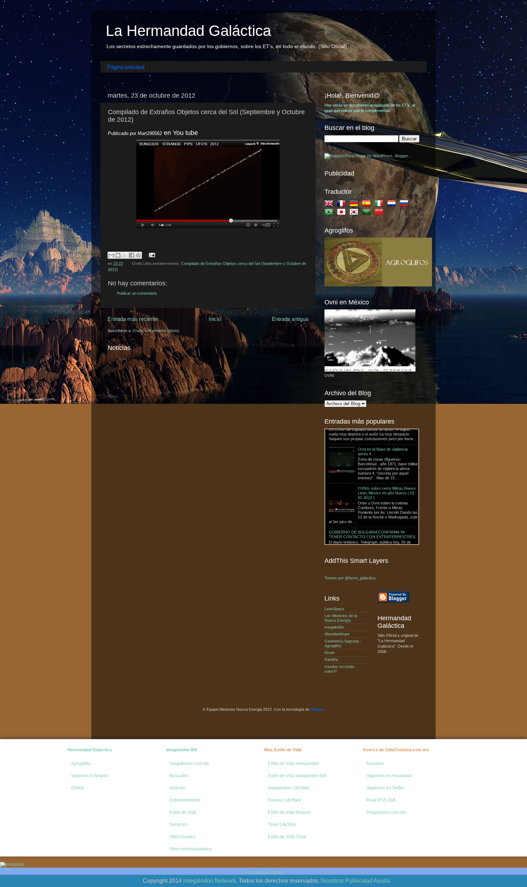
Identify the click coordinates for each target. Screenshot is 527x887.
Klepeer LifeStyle (284, 800)
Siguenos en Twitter (385, 787)
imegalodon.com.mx (189, 763)
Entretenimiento (185, 800)
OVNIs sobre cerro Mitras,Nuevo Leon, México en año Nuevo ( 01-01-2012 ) (387, 465)
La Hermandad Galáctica (188, 30)
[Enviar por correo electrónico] (111, 255)
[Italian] (380, 204)
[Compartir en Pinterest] (138, 255)
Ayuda (382, 881)
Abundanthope (337, 634)
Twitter (277, 872)
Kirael (329, 652)
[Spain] (368, 204)
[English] (330, 204)
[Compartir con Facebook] (131, 255)
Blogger (316, 709)
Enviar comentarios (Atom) (156, 330)
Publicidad (358, 881)
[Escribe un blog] (118, 255)
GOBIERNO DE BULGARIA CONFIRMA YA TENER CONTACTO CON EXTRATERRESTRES (372, 506)
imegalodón (334, 627)
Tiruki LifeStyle (282, 824)
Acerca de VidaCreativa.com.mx (396, 749)
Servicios (178, 824)
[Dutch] (393, 204)
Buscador (179, 775)
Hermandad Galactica (89, 749)
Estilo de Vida (183, 812)
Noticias (177, 787)
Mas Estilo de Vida (283, 749)
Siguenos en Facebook (389, 775)
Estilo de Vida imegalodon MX (297, 775)
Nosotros (375, 763)
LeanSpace (334, 609)
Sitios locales (182, 836)
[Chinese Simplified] (380, 213)
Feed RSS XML (381, 800)
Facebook (257, 872)
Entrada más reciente (133, 319)
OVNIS (77, 787)
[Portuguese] (330, 213)
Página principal (125, 67)
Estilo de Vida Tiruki (287, 836)
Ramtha (331, 659)
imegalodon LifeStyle (288, 787)
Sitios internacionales (191, 848)
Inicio (215, 319)
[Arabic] (368, 213)
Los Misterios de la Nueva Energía (340, 617)
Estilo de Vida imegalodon (293, 763)
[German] (355, 204)
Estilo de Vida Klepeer (289, 812)
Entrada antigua (290, 319)
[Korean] (355, 213)
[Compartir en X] (124, 255)
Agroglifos (81, 763)
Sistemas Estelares (89, 775)
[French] (342, 204)
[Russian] (405, 204)
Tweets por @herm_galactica (349, 578)
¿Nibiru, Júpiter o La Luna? (352, 534)
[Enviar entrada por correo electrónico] (151, 255)
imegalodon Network (209, 881)
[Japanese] (342, 213)
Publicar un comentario (137, 293)
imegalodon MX (181, 749)
